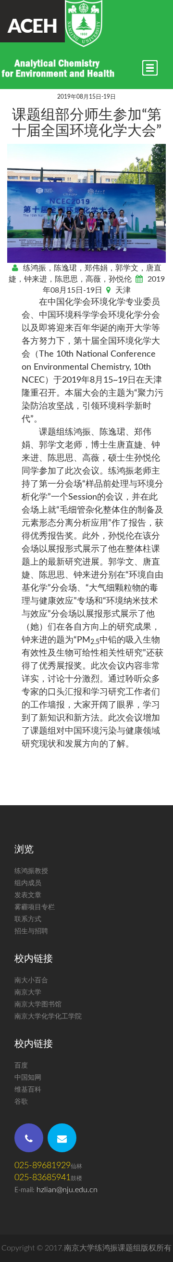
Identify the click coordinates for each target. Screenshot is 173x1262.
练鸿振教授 (31, 871)
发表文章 (27, 895)
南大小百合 (31, 980)
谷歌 (21, 1101)
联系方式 (27, 919)
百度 (21, 1065)
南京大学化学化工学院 (48, 1016)
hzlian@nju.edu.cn (67, 1190)
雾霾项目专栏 (34, 907)
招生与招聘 (31, 931)
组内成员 (27, 883)
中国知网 (27, 1077)
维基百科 (27, 1089)
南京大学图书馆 (38, 1004)
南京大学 (27, 992)
